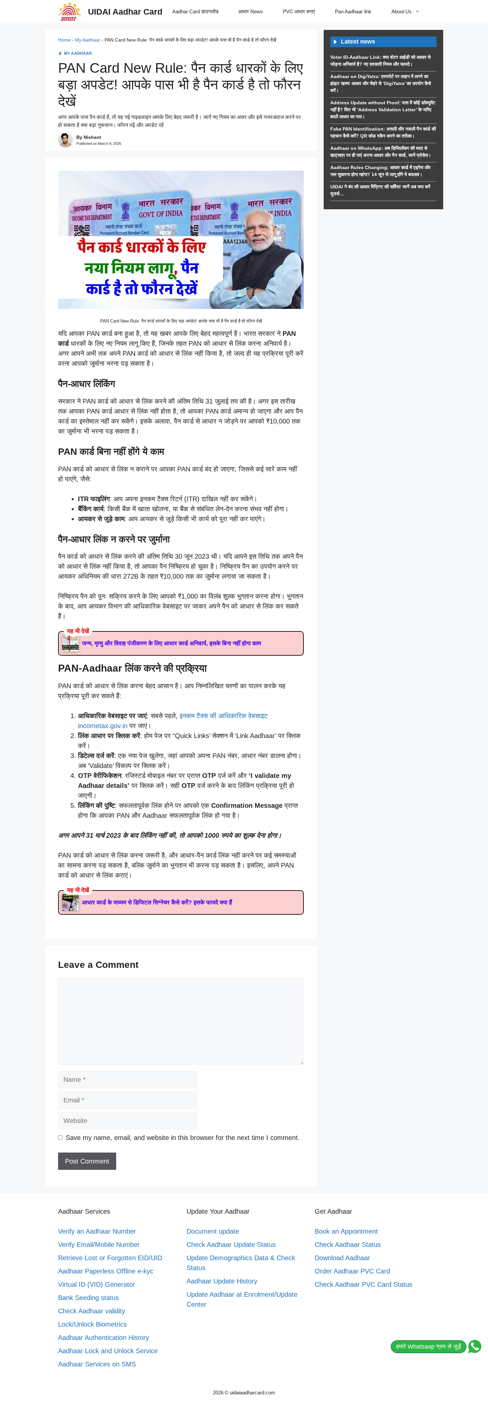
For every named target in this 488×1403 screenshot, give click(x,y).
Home (64, 40)
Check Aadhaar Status (348, 1244)
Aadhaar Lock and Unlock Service (108, 1351)
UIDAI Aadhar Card (125, 11)
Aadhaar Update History (222, 1281)
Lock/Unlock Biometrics (92, 1324)
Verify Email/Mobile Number (99, 1244)
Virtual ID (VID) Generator (96, 1284)
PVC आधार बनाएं (299, 11)
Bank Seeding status (88, 1297)
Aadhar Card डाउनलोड (195, 11)
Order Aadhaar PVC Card (352, 1271)
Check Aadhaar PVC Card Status (363, 1284)
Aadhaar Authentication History (103, 1337)
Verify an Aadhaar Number (97, 1231)
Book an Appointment (346, 1231)
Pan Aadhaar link (353, 11)
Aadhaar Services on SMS (97, 1364)
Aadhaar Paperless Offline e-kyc (105, 1271)
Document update (213, 1231)
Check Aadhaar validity (91, 1311)
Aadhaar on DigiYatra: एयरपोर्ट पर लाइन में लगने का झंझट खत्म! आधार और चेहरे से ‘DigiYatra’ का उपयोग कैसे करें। (380, 83)
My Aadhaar (87, 40)
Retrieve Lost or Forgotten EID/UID (110, 1258)
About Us (401, 11)
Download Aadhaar (342, 1258)
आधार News (250, 11)
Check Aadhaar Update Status (231, 1244)
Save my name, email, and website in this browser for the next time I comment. (183, 1137)
